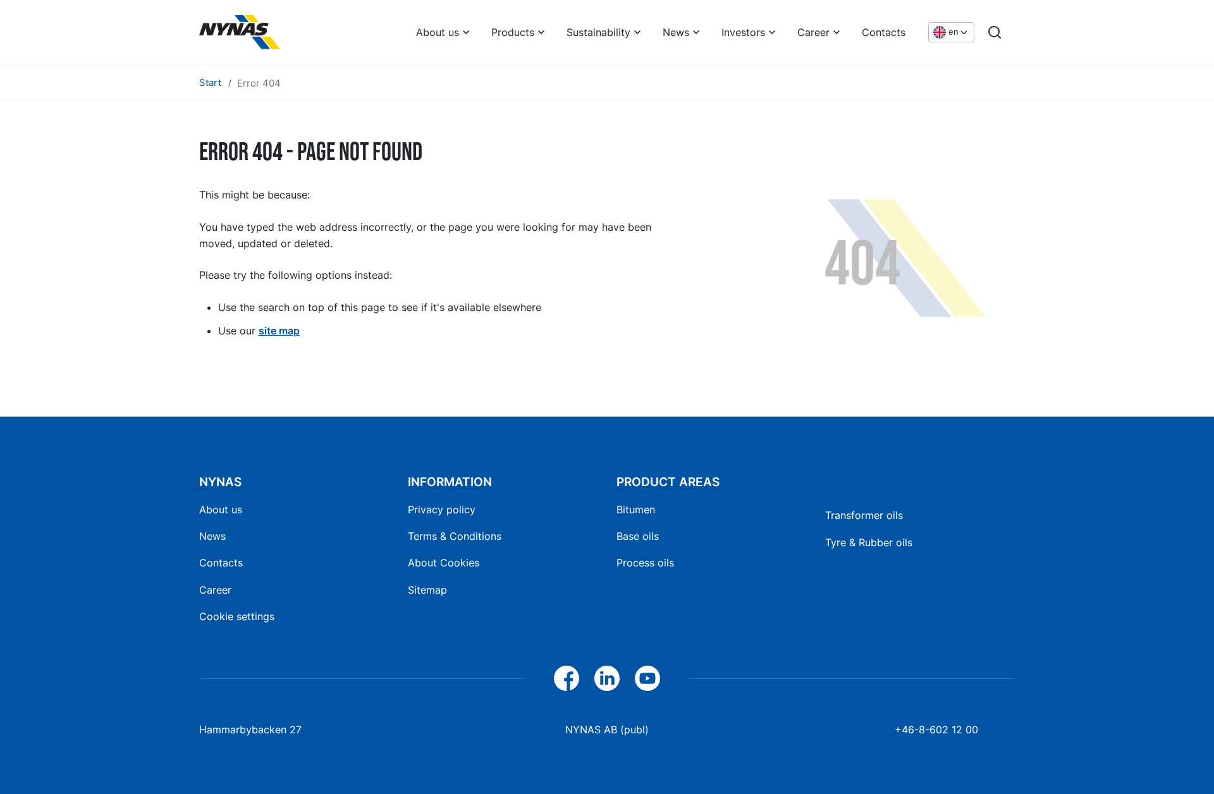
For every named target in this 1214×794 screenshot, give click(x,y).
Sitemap (427, 589)
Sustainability (598, 32)
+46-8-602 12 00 (936, 729)
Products (512, 32)
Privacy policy (441, 509)
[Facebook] (566, 678)
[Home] (239, 32)
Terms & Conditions (454, 536)
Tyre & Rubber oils (868, 542)
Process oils (645, 562)
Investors (743, 32)
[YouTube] (647, 678)
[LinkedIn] (607, 678)
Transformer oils (864, 515)
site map (279, 330)
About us (437, 32)
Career (813, 32)
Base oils (637, 536)
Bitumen (635, 509)
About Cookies (443, 562)
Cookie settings (236, 616)
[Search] (994, 32)
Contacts (883, 32)
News (676, 32)
